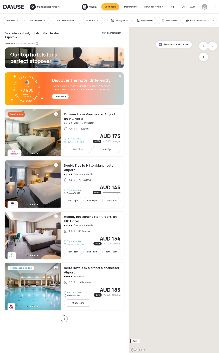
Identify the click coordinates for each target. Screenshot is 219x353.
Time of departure (64, 20)
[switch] (119, 20)
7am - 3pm (73, 251)
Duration (90, 20)
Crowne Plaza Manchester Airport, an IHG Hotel (64, 132)
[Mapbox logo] (137, 350)
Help (172, 6)
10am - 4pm (78, 302)
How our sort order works (20, 43)
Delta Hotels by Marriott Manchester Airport (64, 286)
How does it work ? (153, 6)
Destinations (131, 6)
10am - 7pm (111, 200)
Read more (60, 96)
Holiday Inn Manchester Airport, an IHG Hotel (64, 235)
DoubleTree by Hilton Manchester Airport (64, 184)
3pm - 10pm (111, 251)
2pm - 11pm (106, 149)
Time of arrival (35, 20)
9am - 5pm (78, 149)
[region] (174, 190)
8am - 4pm (73, 200)
